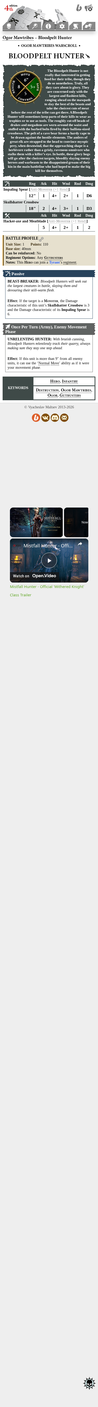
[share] (80, 543)
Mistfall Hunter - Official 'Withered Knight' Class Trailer (49, 545)
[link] (17, 545)
